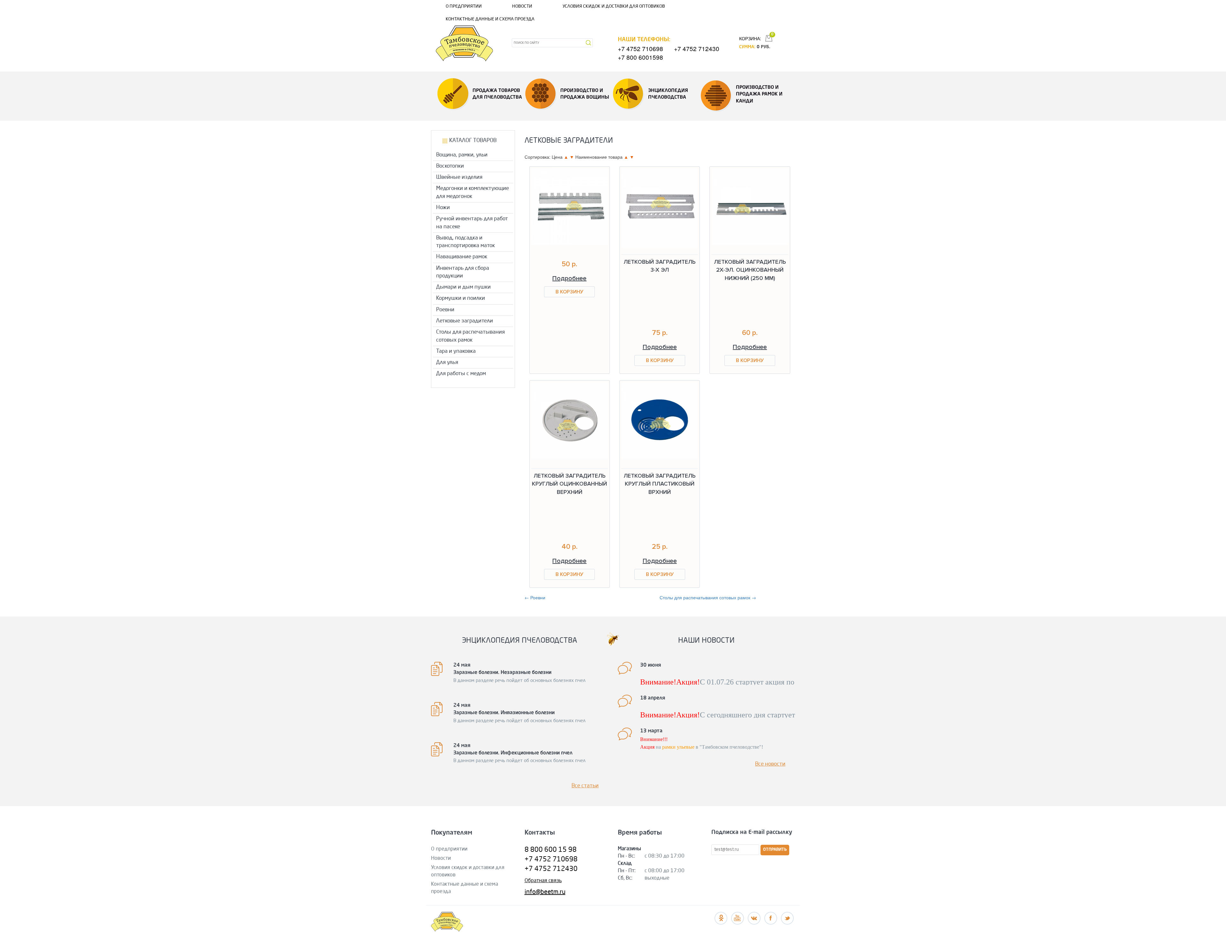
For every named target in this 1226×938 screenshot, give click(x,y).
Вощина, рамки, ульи (462, 155)
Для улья (447, 362)
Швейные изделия (459, 177)
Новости (522, 6)
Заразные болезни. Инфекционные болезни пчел (512, 753)
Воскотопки (450, 166)
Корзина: (750, 38)
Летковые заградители (464, 321)
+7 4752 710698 (640, 48)
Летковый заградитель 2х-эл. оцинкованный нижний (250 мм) (750, 270)
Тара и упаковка (456, 351)
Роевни (445, 310)
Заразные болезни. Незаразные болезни (502, 672)
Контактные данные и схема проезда (490, 19)
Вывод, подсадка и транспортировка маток (465, 241)
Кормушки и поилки (460, 298)
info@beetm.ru (545, 892)
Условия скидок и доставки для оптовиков (614, 6)
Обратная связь (543, 880)
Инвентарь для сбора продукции (462, 272)
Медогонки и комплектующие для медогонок (472, 192)
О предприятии (464, 6)
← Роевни (535, 597)
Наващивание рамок (461, 257)
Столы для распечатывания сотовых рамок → (708, 597)
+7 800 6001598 (640, 57)
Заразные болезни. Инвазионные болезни (504, 712)
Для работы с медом (461, 373)
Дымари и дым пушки (463, 287)
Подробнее (569, 278)
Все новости (770, 764)
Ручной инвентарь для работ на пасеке (472, 222)
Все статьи (585, 786)
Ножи (443, 207)
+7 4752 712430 (696, 48)
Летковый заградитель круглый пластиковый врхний (660, 483)
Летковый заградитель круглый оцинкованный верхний (569, 483)
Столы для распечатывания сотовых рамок (470, 336)
